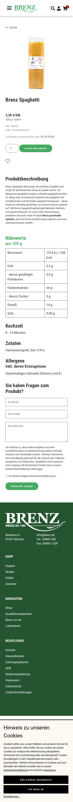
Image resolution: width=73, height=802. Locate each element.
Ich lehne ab (36, 789)
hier (40, 469)
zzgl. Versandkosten (17, 130)
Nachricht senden (22, 486)
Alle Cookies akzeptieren (36, 779)
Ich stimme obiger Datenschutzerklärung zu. (32, 476)
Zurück (13, 27)
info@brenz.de (45, 535)
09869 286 (49, 539)
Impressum (49, 770)
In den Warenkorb (36, 148)
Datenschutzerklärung (16, 770)
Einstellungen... (12, 796)
